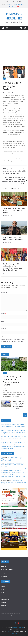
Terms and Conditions (7, 569)
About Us (3, 566)
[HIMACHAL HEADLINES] (3, 28)
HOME (3, 586)
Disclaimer (4, 576)
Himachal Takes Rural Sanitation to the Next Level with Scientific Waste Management (18, 404)
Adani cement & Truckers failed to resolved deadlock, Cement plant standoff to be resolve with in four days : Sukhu (13, 180)
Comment (4, 292)
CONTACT (3, 606)
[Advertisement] (14, 45)
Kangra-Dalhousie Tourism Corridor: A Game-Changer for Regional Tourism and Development (13, 464)
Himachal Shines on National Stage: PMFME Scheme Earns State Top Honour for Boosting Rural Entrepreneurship (13, 426)
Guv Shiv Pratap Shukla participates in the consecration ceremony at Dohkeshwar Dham (12, 267)
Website (3, 329)
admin (14, 92)
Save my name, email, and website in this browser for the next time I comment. (13, 340)
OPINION (5, 373)
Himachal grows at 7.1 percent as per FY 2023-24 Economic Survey (14, 210)
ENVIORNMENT (5, 599)
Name (3, 313)
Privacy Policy (5, 573)
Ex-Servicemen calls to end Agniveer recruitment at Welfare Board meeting (16, 5)
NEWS (4, 79)
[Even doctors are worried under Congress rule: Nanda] (14, 222)
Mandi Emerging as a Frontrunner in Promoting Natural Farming (12, 380)
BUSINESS (3, 596)
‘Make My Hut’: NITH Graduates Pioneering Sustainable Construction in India (13, 482)
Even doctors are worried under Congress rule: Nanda (13, 238)
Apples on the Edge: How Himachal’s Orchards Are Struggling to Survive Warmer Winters (13, 476)
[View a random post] (25, 28)
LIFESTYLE (3, 592)
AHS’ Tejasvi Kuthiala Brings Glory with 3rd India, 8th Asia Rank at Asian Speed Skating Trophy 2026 (14, 438)
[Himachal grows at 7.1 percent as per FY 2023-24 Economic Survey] (14, 193)
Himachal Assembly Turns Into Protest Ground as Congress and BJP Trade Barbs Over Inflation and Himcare (13, 432)
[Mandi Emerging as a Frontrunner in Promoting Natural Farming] (14, 364)
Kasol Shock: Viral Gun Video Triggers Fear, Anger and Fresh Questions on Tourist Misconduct (13, 458)
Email (3, 321)
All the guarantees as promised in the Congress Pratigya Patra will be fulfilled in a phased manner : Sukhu (14, 171)
